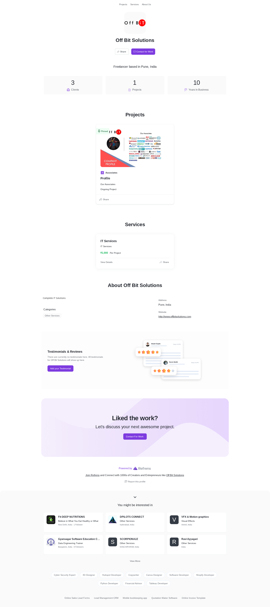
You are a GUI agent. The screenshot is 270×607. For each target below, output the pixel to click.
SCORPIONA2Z (129, 539)
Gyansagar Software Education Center (79, 539)
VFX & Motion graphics (195, 517)
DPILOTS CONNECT (132, 517)
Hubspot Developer (111, 575)
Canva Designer (154, 575)
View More (135, 561)
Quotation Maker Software (164, 598)
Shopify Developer (205, 575)
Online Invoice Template (193, 598)
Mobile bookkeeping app (135, 598)
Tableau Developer (158, 583)
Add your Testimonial (60, 368)
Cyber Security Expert (64, 575)
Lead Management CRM (106, 598)
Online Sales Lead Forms (77, 598)
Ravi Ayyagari (189, 539)
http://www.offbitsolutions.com (174, 316)
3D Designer (89, 575)
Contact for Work (144, 51)
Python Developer (109, 583)
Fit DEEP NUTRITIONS (71, 517)
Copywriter (133, 575)
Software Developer (179, 575)
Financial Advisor (133, 583)
